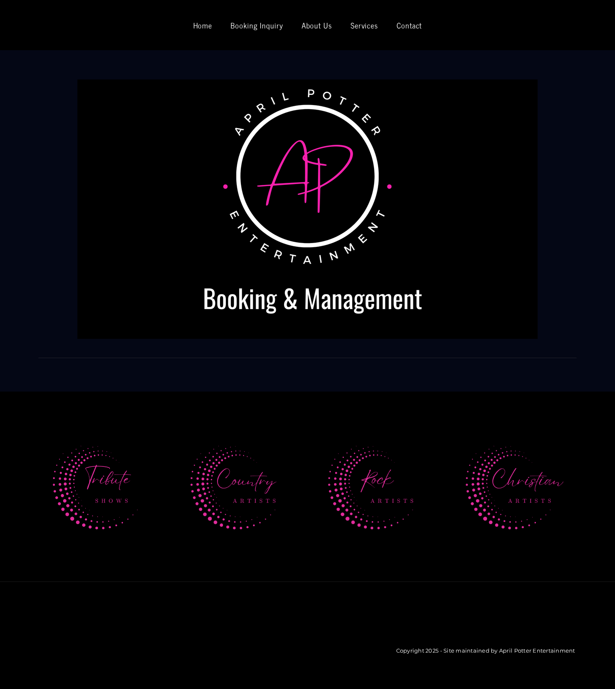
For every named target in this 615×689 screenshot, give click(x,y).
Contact (409, 25)
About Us (317, 25)
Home (203, 25)
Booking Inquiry (257, 25)
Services (364, 25)
